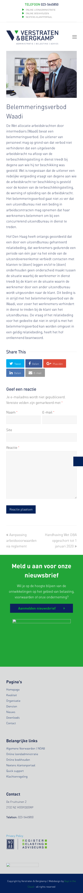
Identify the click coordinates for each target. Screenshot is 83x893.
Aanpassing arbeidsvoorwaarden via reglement (21, 540)
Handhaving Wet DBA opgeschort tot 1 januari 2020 (61, 540)
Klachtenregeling (17, 776)
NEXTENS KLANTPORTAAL (39, 17)
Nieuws (10, 712)
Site (9, 430)
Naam (12, 412)
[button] (15, 363)
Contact (11, 723)
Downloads (13, 717)
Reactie (12, 447)
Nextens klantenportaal (20, 765)
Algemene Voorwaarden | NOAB (25, 748)
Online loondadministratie (22, 754)
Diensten (11, 706)
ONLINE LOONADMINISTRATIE (41, 9)
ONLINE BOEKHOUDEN (37, 13)
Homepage (13, 689)
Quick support (15, 771)
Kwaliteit (11, 695)
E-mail (48, 412)
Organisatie (13, 700)
